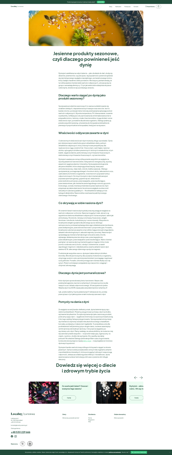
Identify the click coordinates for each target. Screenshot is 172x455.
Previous (135, 377)
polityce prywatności (115, 452)
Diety (110, 6)
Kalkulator (118, 6)
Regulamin (91, 420)
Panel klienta (151, 6)
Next (141, 377)
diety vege (87, 341)
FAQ (89, 421)
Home (90, 418)
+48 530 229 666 (20, 432)
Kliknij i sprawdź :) (119, 418)
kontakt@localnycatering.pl (19, 425)
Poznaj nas (127, 6)
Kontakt (136, 6)
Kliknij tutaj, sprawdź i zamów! (70, 418)
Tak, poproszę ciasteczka (139, 452)
